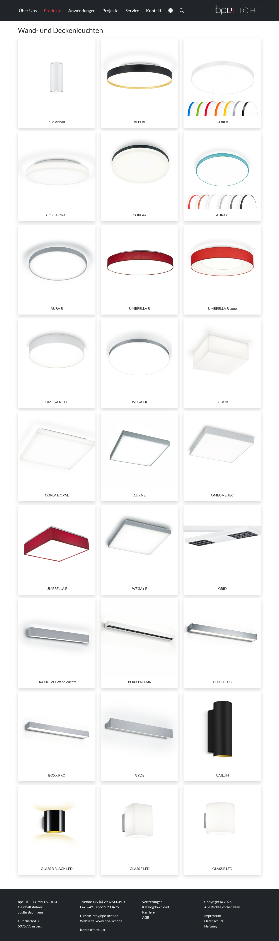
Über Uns (28, 10)
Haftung (210, 926)
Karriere (148, 912)
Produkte (52, 10)
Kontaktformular (92, 929)
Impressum (212, 916)
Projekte (110, 10)
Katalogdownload (155, 907)
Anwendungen (81, 10)
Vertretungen (152, 902)
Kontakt (153, 10)
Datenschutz (213, 921)
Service (132, 10)
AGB (145, 917)
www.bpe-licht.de (109, 921)
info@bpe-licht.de (105, 916)
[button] (170, 10)
